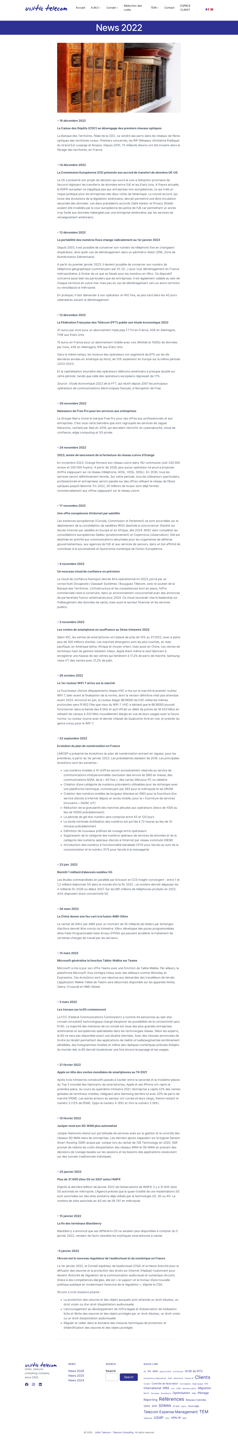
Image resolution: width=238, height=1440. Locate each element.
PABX (194, 1393)
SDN (154, 1406)
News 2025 (76, 1375)
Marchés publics (189, 1388)
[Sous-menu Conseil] (117, 8)
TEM (203, 1411)
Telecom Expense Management (171, 1412)
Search (111, 1371)
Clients (202, 1377)
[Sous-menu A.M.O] (100, 8)
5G (149, 1371)
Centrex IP (189, 1378)
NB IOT (146, 1393)
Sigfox (184, 1406)
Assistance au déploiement (155, 1378)
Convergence (185, 1384)
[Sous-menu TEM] (158, 8)
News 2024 (76, 1380)
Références (171, 1399)
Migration (204, 1388)
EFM (206, 1384)
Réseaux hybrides (196, 1399)
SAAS (147, 1406)
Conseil (147, 1384)
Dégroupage (197, 1384)
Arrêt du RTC (194, 1371)
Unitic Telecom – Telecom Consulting (114, 1432)
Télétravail (148, 1418)
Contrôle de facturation (165, 1383)
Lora (173, 1388)
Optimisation (181, 1393)
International (152, 1388)
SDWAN (165, 1406)
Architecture (178, 1372)
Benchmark (178, 1378)
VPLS (167, 1418)
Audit (170, 1378)
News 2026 (76, 1371)
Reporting (150, 1399)
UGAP (158, 1418)
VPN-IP (176, 1417)
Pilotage (203, 1393)
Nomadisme (166, 1393)
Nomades (155, 1393)
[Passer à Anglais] (211, 8)
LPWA (178, 1388)
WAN (184, 1418)
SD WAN (176, 1406)
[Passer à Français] (207, 8)
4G (145, 1372)
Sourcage (193, 1406)
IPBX (166, 1388)
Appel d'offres (165, 1372)
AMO (155, 1371)
